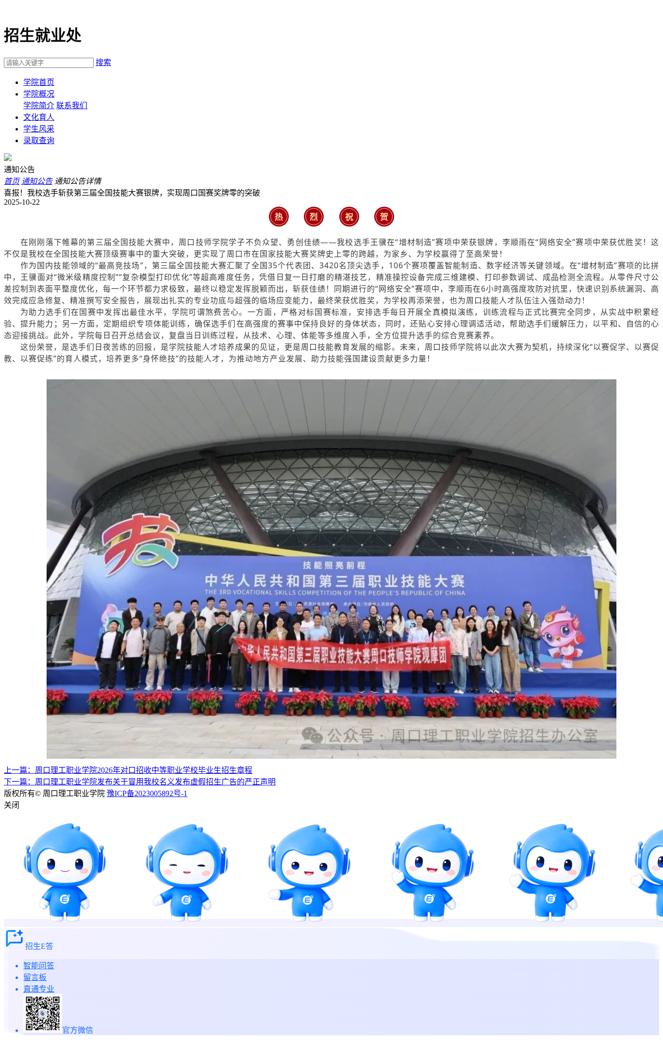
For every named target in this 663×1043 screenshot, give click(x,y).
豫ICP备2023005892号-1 (147, 793)
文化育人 (38, 117)
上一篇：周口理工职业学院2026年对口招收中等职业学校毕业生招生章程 (128, 770)
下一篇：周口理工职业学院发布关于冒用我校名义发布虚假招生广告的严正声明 (140, 782)
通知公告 (36, 181)
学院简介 (38, 105)
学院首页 (38, 82)
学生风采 (38, 129)
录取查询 (38, 140)
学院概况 (38, 94)
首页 (11, 181)
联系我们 (71, 105)
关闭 (11, 805)
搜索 (103, 62)
